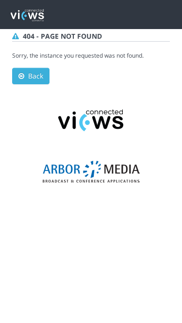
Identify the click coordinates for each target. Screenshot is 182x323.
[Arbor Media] (91, 171)
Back (33, 75)
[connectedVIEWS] (91, 119)
